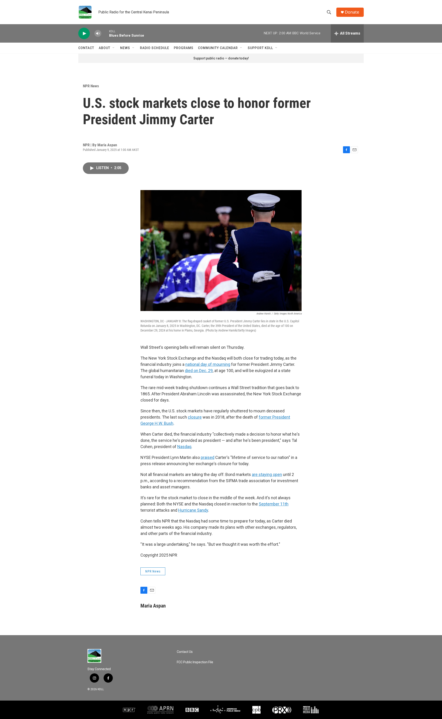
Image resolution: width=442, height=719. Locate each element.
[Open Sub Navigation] (114, 48)
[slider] (105, 33)
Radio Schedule (154, 48)
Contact (86, 48)
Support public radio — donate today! (221, 58)
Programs (183, 48)
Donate (352, 12)
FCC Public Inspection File (195, 662)
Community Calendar (218, 48)
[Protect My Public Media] (311, 710)
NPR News (91, 86)
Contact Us (185, 652)
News (125, 48)
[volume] (98, 33)
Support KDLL (260, 48)
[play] (84, 33)
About (104, 48)
